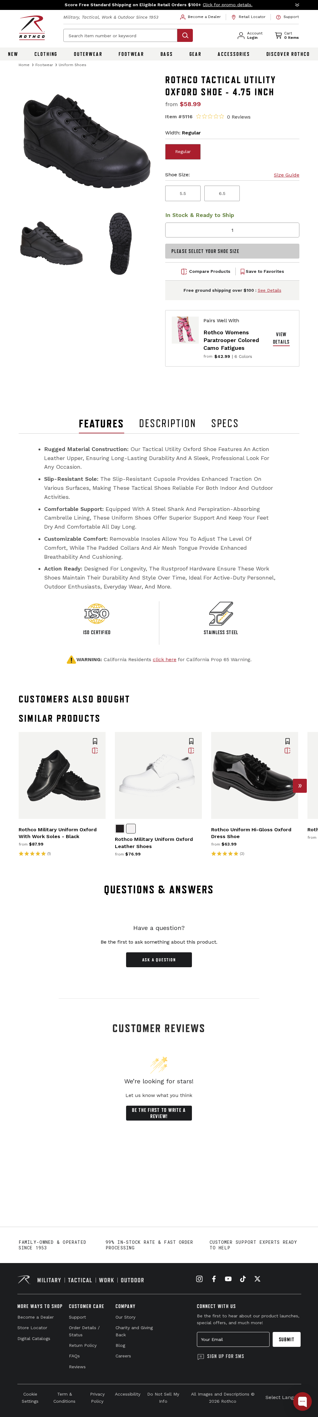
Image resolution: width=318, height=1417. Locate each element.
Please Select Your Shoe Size (205, 251)
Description (167, 423)
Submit (287, 1339)
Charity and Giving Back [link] (134, 1331)
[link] (200, 17)
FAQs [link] (74, 1355)
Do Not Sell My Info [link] (163, 1397)
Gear (195, 54)
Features (101, 423)
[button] (159, 5)
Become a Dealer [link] (35, 1317)
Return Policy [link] (83, 1345)
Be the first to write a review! (159, 1113)
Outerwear (88, 54)
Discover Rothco (288, 54)
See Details (269, 290)
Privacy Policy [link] (97, 1397)
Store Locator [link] (32, 1327)
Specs (225, 423)
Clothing (45, 54)
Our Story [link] (125, 1317)
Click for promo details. (227, 4)
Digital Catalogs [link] (33, 1338)
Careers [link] (123, 1355)
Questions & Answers (159, 889)
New (13, 54)
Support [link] (77, 1317)
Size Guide (286, 175)
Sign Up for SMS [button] (225, 1356)
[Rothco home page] (32, 28)
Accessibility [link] (127, 1394)
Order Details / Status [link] (84, 1331)
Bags (167, 54)
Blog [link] (120, 1345)
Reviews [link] (77, 1366)
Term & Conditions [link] (64, 1397)
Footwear (131, 54)
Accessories (234, 54)
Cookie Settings (30, 1397)
